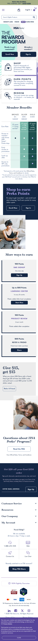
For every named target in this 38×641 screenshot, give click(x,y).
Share (19, 350)
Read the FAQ (19, 449)
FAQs (32, 177)
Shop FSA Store (19, 569)
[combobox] (19, 17)
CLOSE (19, 638)
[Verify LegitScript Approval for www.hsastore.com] (23, 592)
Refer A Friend (19, 342)
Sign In (28, 54)
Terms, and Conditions (24, 455)
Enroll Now (10, 54)
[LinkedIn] (9, 611)
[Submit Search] (34, 17)
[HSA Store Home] (19, 9)
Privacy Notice (7, 624)
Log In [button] (27, 10)
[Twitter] (22, 611)
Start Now (19, 303)
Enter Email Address (11, 489)
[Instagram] (29, 611)
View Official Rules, (12, 455)
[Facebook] (15, 611)
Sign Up (19, 275)
